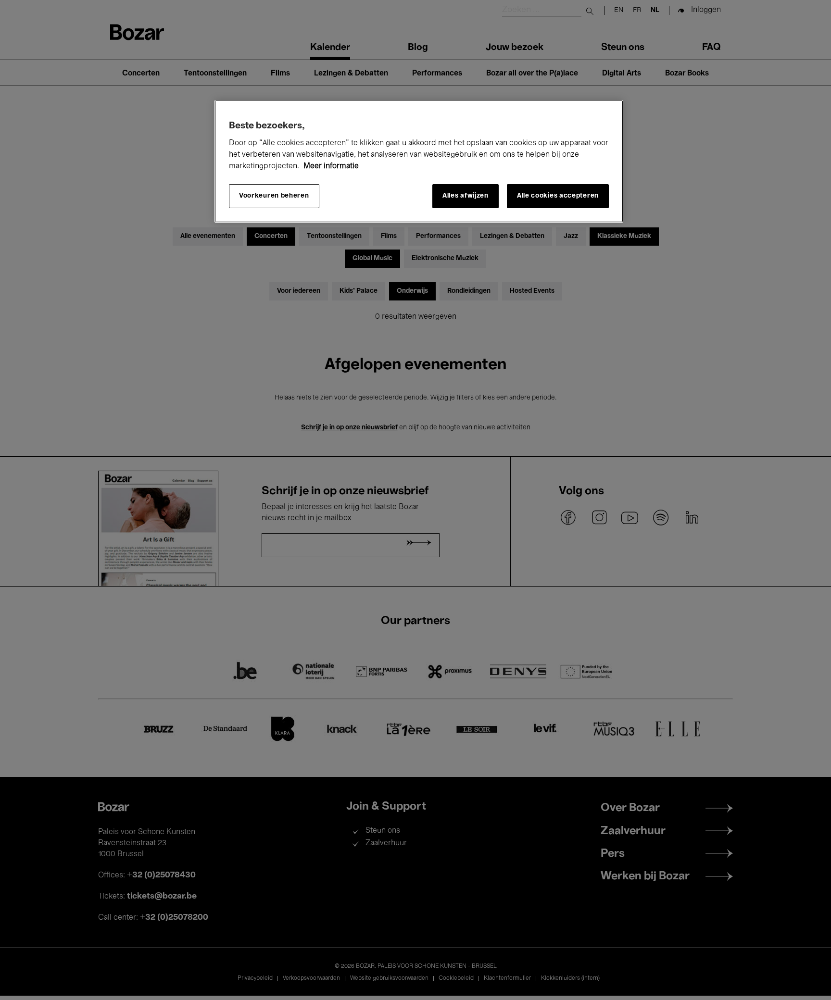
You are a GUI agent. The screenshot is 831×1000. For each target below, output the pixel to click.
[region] (418, 161)
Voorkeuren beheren (274, 196)
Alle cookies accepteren (558, 196)
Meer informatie (331, 166)
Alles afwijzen (465, 196)
